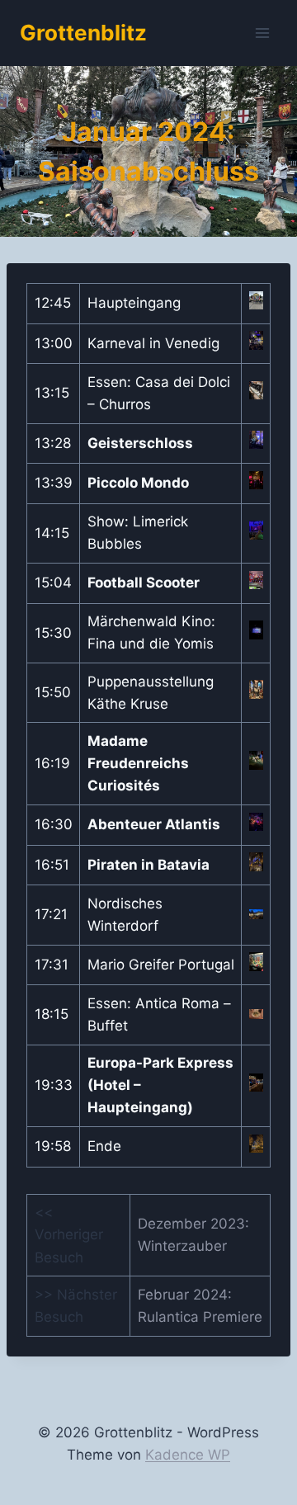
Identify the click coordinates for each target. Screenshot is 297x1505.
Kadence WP (187, 1454)
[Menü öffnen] (262, 32)
